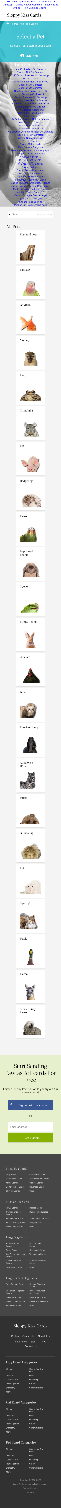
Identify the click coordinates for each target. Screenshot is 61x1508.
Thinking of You (12, 1384)
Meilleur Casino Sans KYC (30, 192)
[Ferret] (31, 688)
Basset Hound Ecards (38, 1212)
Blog (33, 1341)
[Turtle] (31, 794)
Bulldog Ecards (35, 1208)
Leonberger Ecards (37, 1297)
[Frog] (31, 371)
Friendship (33, 1379)
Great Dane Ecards (14, 1297)
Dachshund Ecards (14, 1179)
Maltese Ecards (36, 1183)
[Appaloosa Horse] (31, 759)
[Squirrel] (31, 900)
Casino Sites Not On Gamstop (30, 97)
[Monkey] (31, 336)
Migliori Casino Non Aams (30, 176)
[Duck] (31, 935)
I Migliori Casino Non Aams (30, 153)
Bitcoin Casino (30, 78)
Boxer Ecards (11, 1250)
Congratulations (36, 1388)
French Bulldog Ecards (15, 1222)
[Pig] (31, 442)
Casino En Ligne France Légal (30, 195)
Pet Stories (21, 1341)
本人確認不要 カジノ (30, 156)
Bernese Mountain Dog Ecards (37, 1292)
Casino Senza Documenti (30, 170)
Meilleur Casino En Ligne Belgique (30, 150)
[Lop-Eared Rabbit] (31, 548)
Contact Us (31, 1346)
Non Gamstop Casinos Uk (30, 94)
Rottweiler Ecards (13, 1305)
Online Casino (30, 116)
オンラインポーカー (30, 198)
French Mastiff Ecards (38, 1301)
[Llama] (31, 970)
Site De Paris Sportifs (30, 201)
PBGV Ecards (12, 1208)
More (8, 1392)
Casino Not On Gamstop (29, 4)
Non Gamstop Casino (34, 7)
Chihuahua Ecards (37, 1174)
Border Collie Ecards (15, 1218)
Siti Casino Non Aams (30, 173)
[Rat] (31, 864)
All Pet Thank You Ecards (24, 23)
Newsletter (44, 1336)
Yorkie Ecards (12, 1183)
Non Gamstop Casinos (30, 122)
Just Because (12, 1379)
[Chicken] (31, 653)
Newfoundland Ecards (15, 1301)
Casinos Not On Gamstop (30, 72)
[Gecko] (31, 583)
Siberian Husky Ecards (39, 1218)
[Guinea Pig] (31, 829)
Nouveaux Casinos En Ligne (30, 179)
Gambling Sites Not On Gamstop (30, 81)
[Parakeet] (31, 266)
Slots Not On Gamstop (30, 84)
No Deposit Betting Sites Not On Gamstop (30, 131)
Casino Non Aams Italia (30, 138)
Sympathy (10, 1388)
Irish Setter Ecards (14, 1267)
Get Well (32, 1384)
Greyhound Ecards (37, 1250)
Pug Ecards (11, 1174)
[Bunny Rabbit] (31, 618)
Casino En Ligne (30, 167)
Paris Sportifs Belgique (30, 147)
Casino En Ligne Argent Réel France (30, 182)
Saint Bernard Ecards (15, 1284)
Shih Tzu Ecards (13, 1191)
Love (31, 1375)
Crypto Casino (30, 141)
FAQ (43, 1341)
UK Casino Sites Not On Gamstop (31, 75)
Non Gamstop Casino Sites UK (30, 91)
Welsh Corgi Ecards (14, 1226)
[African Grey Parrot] (31, 1005)
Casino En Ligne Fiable (30, 113)
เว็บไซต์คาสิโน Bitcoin (30, 163)
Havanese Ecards (36, 1187)
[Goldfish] (31, 301)
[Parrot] (31, 512)
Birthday (9, 1369)
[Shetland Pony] (31, 231)
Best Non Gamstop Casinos (30, 106)
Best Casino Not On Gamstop (30, 69)
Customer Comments (22, 1336)
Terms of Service (30, 1488)
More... (32, 1191)
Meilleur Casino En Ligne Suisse (30, 189)
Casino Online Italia (30, 144)
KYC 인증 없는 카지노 (30, 160)
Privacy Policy (30, 1492)
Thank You (10, 1375)
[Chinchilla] (31, 407)
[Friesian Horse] (31, 724)
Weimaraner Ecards (37, 1254)
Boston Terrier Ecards (15, 1187)
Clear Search (43, 214)
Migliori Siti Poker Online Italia (30, 205)
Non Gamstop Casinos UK (31, 109)
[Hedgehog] (31, 477)
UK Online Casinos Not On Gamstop (30, 103)
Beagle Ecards (35, 1222)
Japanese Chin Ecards (39, 1179)
